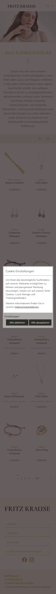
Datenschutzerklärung (27, 306)
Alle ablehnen (17, 322)
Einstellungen (12, 316)
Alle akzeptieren (40, 322)
